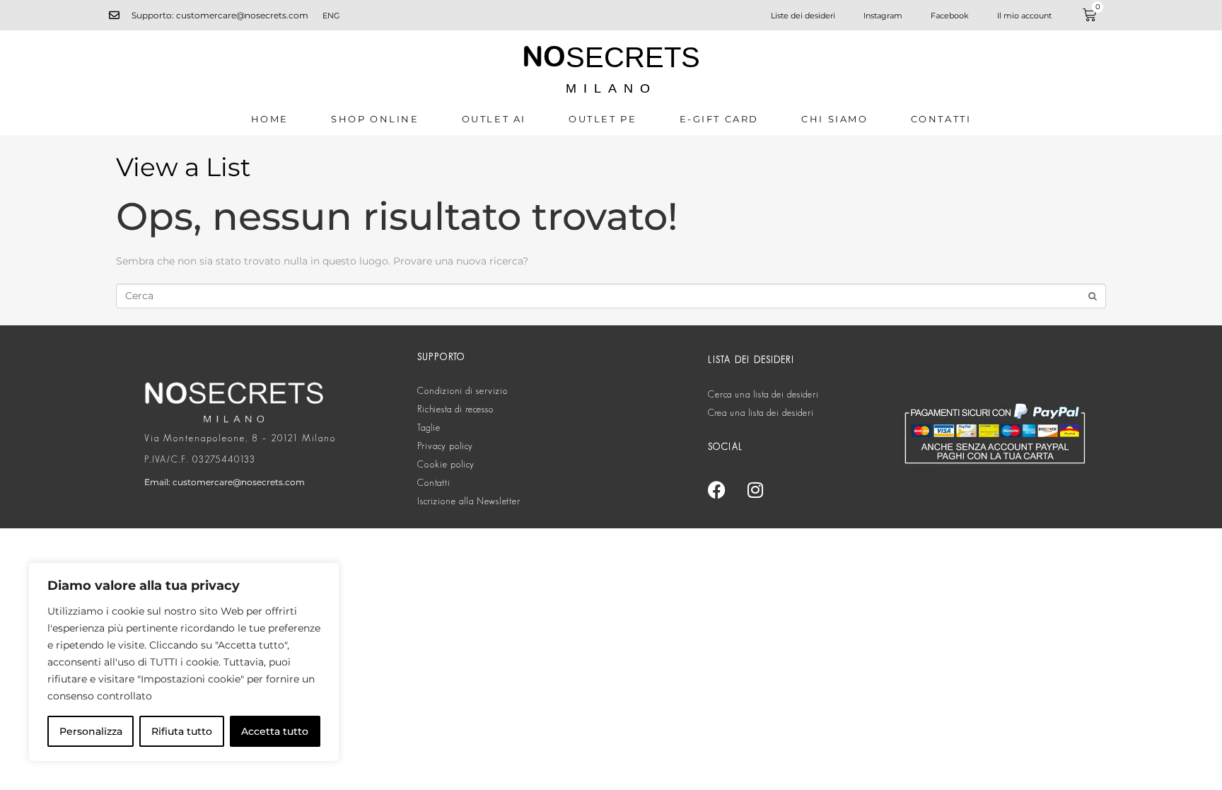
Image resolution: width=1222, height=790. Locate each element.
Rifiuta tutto (181, 731)
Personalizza (90, 731)
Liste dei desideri (803, 16)
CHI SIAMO (834, 118)
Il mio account (1024, 16)
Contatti (941, 118)
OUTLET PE (602, 118)
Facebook (950, 16)
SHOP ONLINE (375, 118)
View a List (183, 166)
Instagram (882, 16)
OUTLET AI (494, 118)
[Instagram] (755, 489)
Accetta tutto (274, 731)
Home (270, 118)
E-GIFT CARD (720, 118)
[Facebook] (716, 489)
